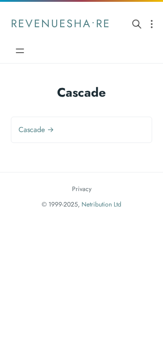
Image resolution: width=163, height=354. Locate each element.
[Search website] (136, 23)
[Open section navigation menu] (152, 23)
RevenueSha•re (60, 23)
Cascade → (36, 129)
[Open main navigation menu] (19, 50)
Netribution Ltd (101, 204)
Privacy (81, 188)
